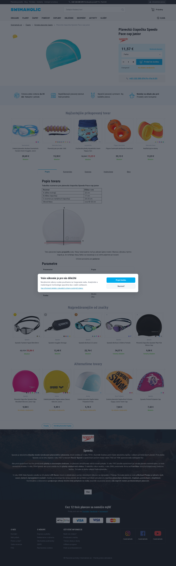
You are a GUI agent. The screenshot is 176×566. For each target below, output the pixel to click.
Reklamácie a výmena (45, 537)
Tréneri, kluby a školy (71, 541)
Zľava (162, 18)
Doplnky (57, 18)
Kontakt (14, 534)
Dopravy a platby (43, 534)
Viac (88, 492)
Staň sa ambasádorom (72, 548)
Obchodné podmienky (45, 541)
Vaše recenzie (16, 544)
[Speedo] (123, 40)
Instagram (103, 511)
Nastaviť (121, 286)
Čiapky (35, 18)
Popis (47, 172)
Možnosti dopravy (156, 49)
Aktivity (93, 18)
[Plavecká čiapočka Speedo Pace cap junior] (15, 36)
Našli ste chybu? (70, 534)
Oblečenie (69, 18)
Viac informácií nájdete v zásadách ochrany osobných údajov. (62, 288)
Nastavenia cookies (45, 548)
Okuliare (15, 18)
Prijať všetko (121, 280)
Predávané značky (70, 537)
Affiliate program (70, 544)
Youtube (85, 511)
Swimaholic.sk (16, 25)
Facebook (94, 511)
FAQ (12, 548)
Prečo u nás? (16, 541)
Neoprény (81, 18)
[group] (25, 140)
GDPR (39, 544)
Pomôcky (46, 18)
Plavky (25, 18)
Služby (103, 18)
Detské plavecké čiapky (43, 25)
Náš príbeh (15, 537)
